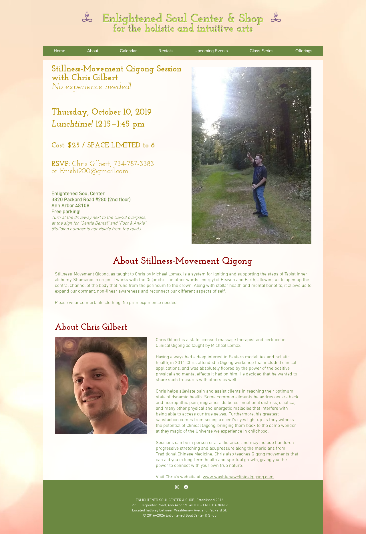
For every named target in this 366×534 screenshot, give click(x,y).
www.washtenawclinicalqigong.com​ (238, 477)
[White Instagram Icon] (177, 487)
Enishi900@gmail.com (94, 171)
